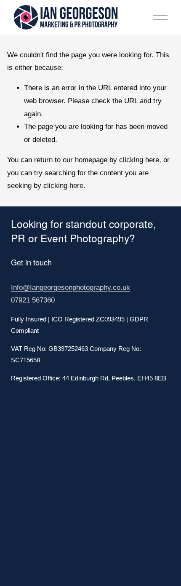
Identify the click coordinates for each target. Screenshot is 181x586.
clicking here (139, 160)
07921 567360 (33, 300)
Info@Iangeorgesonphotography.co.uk (70, 288)
